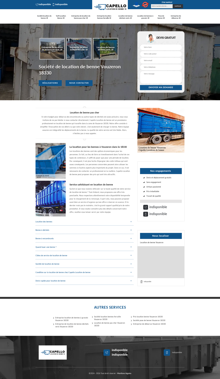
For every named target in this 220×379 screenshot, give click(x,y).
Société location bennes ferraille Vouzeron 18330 (107, 318)
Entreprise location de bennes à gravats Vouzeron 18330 (71, 319)
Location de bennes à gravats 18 (145, 17)
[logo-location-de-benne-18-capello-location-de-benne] (110, 7)
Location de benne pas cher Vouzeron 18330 (109, 324)
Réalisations (50, 83)
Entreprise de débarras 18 (176, 17)
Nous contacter (79, 83)
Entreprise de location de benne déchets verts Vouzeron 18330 (71, 325)
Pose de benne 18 (161, 17)
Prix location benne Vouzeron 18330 (148, 317)
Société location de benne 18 (44, 17)
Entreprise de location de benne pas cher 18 (80, 17)
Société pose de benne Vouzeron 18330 (149, 320)
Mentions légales (124, 373)
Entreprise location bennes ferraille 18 (104, 17)
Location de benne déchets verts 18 (125, 17)
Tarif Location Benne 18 (61, 17)
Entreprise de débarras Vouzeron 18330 (149, 324)
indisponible (44, 4)
